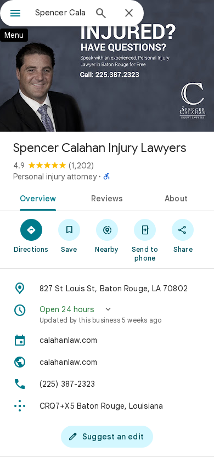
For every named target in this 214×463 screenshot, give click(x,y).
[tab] (36, 197)
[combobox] (60, 12)
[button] (107, 314)
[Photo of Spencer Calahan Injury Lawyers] (107, 66)
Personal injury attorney (55, 177)
